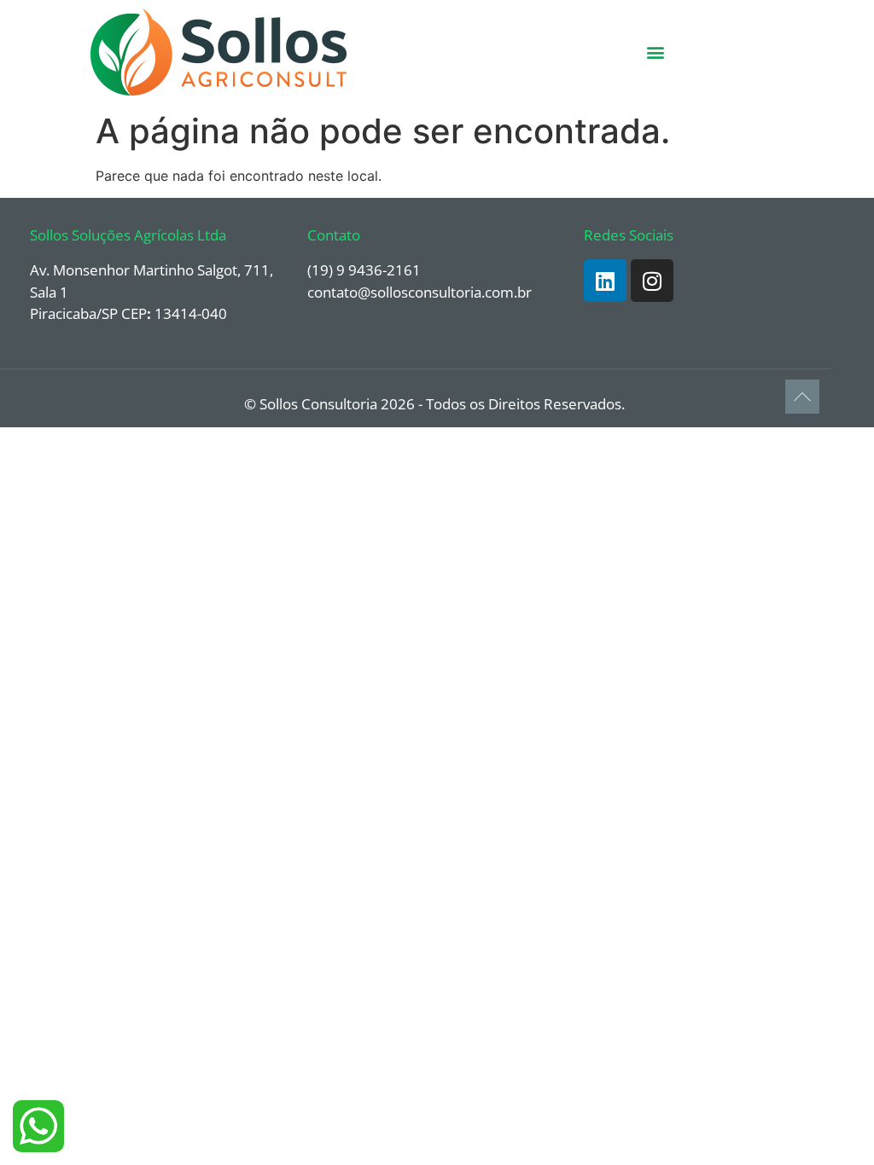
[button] (656, 52)
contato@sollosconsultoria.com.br (419, 292)
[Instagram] (652, 280)
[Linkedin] (605, 280)
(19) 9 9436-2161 (364, 270)
